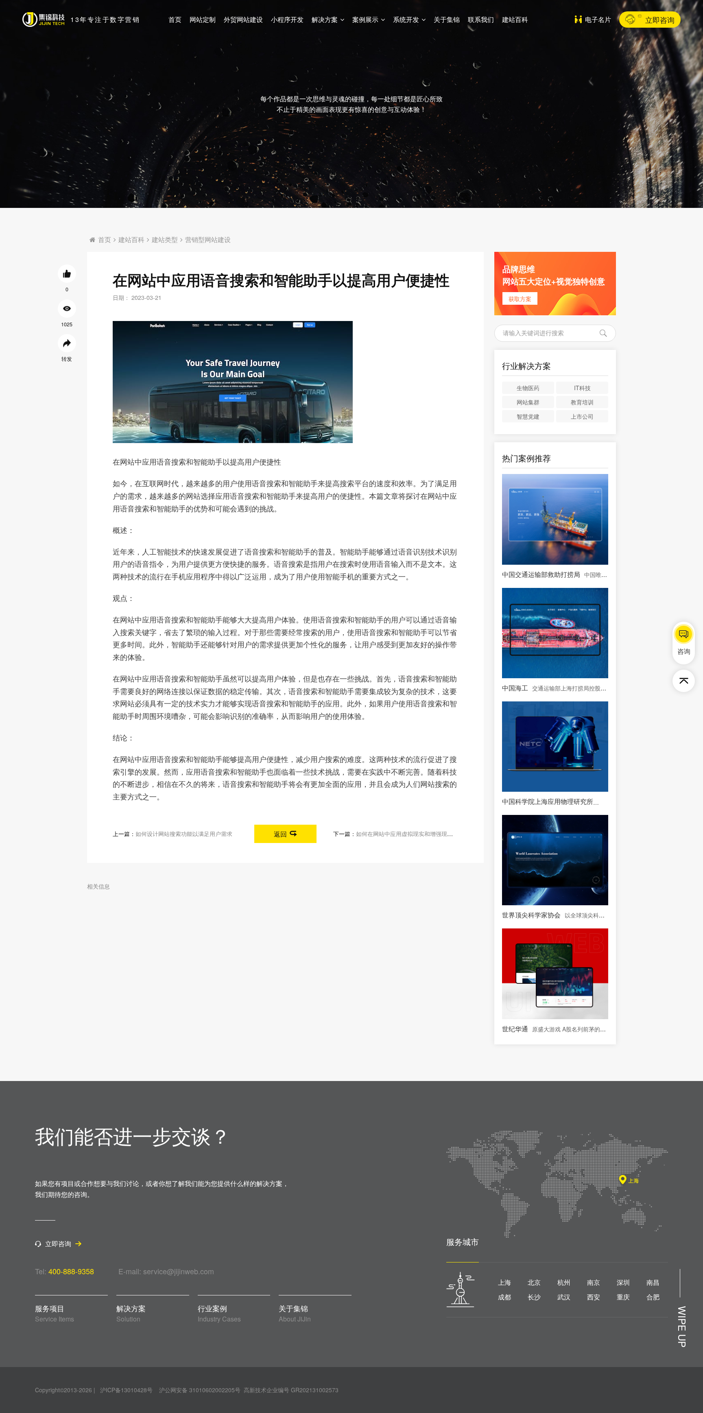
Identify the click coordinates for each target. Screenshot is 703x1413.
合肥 (652, 1297)
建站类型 (165, 239)
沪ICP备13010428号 (126, 1390)
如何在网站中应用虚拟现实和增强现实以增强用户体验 (424, 833)
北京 (534, 1282)
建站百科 (515, 19)
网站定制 (203, 19)
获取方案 (520, 299)
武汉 (563, 1297)
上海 (504, 1282)
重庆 (623, 1297)
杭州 (563, 1282)
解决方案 (325, 19)
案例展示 (365, 19)
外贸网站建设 (243, 19)
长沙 (534, 1297)
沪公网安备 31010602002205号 (199, 1390)
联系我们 (481, 19)
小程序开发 (287, 19)
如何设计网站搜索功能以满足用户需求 (183, 833)
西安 (593, 1297)
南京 (593, 1282)
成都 (504, 1297)
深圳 (623, 1282)
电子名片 (598, 19)
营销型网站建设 (208, 239)
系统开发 (406, 19)
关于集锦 (447, 19)
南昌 (652, 1282)
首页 (174, 19)
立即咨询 (660, 19)
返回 (280, 834)
